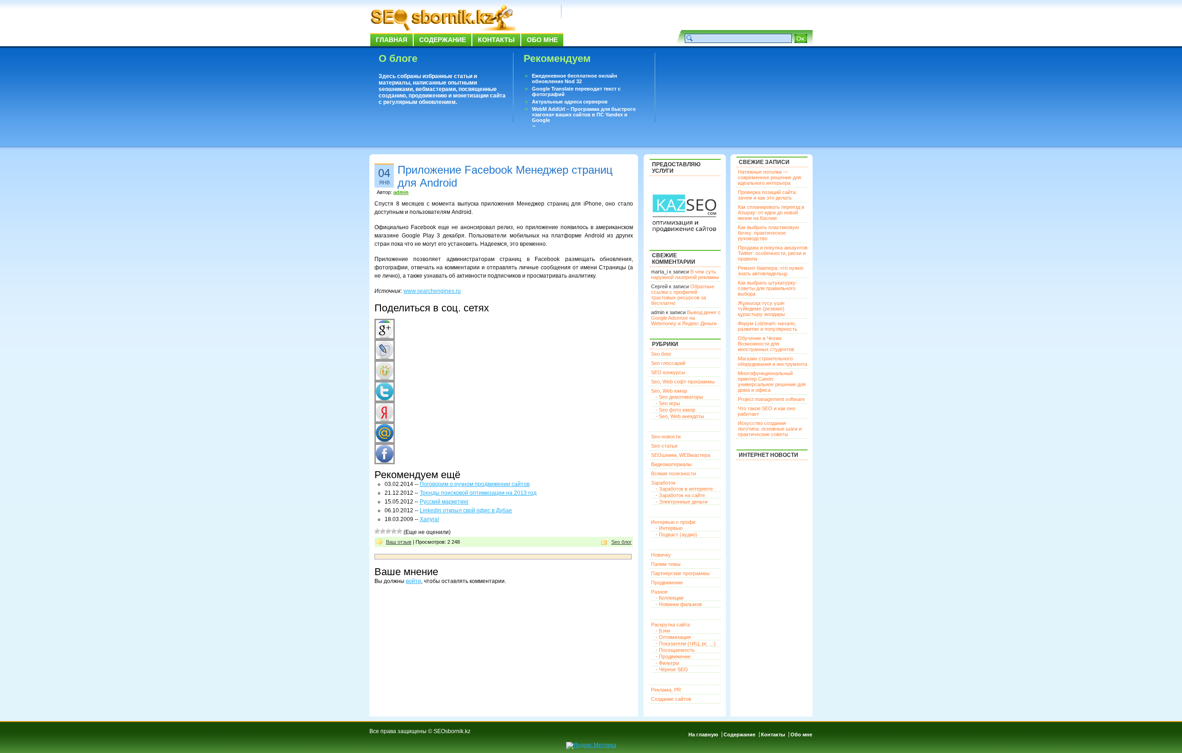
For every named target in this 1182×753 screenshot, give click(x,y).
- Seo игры (668, 403)
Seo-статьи (664, 446)
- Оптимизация (673, 637)
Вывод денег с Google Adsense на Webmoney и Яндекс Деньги (686, 318)
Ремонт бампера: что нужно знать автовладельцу (770, 270)
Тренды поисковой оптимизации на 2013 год (478, 493)
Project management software (771, 399)
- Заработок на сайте (680, 495)
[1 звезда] (377, 531)
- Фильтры (667, 663)
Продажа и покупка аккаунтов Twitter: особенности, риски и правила (773, 253)
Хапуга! (429, 519)
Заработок (663, 483)
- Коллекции (669, 598)
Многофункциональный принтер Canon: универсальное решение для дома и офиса (772, 381)
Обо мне (542, 39)
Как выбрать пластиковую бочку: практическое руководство (768, 233)
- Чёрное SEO (672, 669)
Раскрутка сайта (670, 624)
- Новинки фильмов (679, 604)
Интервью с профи (673, 522)
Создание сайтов (671, 699)
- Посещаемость (675, 650)
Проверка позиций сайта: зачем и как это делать (767, 194)
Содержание (442, 39)
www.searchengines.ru (432, 291)
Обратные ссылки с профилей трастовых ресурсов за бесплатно (682, 295)
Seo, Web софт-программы (683, 381)
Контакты (496, 39)
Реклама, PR (666, 689)
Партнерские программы (680, 573)
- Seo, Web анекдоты (680, 416)
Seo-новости (666, 436)
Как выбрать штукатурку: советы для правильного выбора (767, 288)
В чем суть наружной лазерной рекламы (685, 274)
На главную (703, 734)
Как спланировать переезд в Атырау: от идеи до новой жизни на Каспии (771, 212)
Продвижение (667, 582)
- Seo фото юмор (675, 410)
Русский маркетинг (444, 501)
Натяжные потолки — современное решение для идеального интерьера (769, 177)
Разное (659, 592)
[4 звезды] (394, 531)
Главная (391, 39)
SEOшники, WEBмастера (680, 455)
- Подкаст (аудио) (676, 534)
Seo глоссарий (668, 363)
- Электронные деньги (681, 501)
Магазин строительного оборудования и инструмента (772, 361)
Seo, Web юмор (669, 391)
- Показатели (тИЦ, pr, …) (686, 643)
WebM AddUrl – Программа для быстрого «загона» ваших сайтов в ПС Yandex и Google (584, 114)
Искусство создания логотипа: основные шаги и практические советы (770, 428)
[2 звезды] (383, 531)
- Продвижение (673, 656)
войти (413, 581)
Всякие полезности (673, 473)
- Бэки (663, 630)
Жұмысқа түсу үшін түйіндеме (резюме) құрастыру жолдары (761, 308)
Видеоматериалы (671, 464)
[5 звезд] (399, 531)
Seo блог (621, 542)
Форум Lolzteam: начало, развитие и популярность (767, 326)
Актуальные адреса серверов (570, 101)
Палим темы (666, 564)
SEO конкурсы (668, 372)
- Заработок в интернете (684, 489)
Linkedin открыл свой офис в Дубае (466, 510)
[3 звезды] (388, 531)
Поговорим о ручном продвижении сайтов (475, 484)
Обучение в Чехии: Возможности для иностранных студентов (766, 343)
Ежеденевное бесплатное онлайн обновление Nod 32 (574, 78)
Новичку (661, 555)
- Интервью (669, 528)
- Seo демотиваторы (679, 397)
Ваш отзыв (398, 542)
